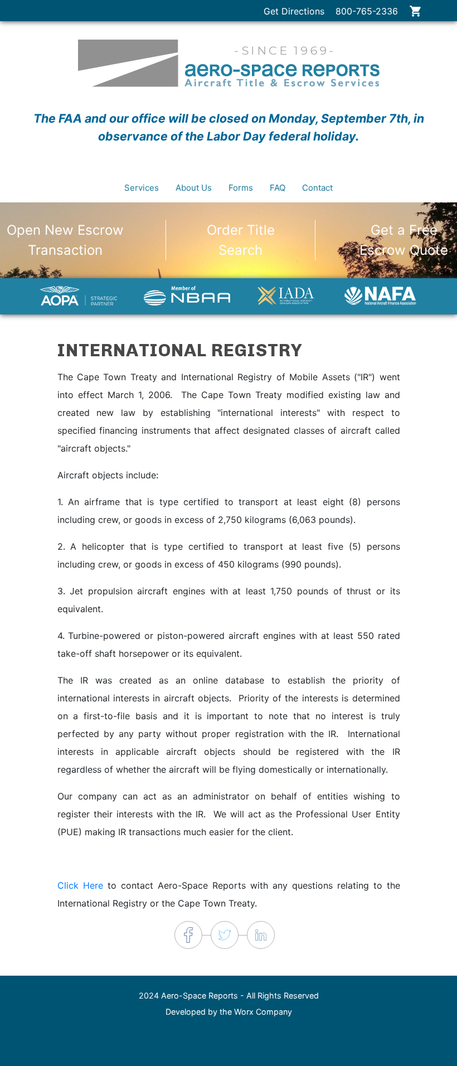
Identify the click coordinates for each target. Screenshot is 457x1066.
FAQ (277, 187)
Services (141, 187)
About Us (194, 187)
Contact (317, 187)
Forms (241, 187)
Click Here (80, 885)
